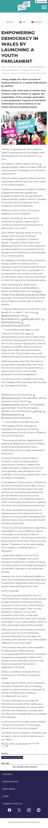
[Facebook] (9, 810)
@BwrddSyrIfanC (32, 319)
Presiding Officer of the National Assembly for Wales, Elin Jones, (23, 294)
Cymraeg (41, 2)
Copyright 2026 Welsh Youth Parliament (24, 822)
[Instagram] (29, 810)
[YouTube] (38, 810)
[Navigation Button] (42, 7)
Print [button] (22, 22)
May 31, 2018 (33, 330)
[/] (24, 6)
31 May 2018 (33, 422)
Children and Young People (12, 757)
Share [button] (10, 22)
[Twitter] (19, 810)
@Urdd (38, 411)
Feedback (36, 22)
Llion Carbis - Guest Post (15, 743)
